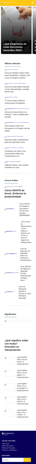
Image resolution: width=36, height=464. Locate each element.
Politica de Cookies (7, 446)
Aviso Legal (5, 443)
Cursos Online (11, 180)
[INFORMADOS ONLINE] (10, 3)
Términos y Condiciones (9, 450)
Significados (10, 314)
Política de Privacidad (8, 448)
